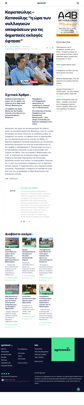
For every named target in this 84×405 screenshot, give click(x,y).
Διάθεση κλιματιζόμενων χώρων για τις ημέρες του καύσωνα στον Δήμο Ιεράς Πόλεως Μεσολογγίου (12, 256)
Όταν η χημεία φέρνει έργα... (66, 64)
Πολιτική (18, 49)
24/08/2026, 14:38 (10, 280)
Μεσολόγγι (10, 49)
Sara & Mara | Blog (64, 42)
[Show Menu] (6, 3)
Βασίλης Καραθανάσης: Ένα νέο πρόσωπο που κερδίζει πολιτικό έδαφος (67, 81)
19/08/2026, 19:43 (10, 327)
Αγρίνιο (9, 292)
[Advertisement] (67, 126)
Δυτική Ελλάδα (12, 245)
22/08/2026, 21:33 (27, 278)
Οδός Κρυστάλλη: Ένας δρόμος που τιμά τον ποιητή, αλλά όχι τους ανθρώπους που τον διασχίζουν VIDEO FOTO (11, 302)
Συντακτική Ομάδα (13, 46)
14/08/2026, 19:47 (27, 319)
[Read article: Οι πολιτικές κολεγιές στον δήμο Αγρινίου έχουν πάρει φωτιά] (29, 289)
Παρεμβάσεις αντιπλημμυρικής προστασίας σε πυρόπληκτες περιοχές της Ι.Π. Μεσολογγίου (41, 103)
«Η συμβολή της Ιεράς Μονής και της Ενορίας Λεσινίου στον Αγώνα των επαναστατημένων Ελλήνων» (15, 113)
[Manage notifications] (78, 389)
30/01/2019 (26, 46)
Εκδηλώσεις (45, 245)
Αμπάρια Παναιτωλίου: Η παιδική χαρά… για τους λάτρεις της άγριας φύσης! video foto (67, 91)
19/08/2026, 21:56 (44, 280)
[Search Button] (78, 3)
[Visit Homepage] (42, 3)
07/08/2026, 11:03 (44, 325)
